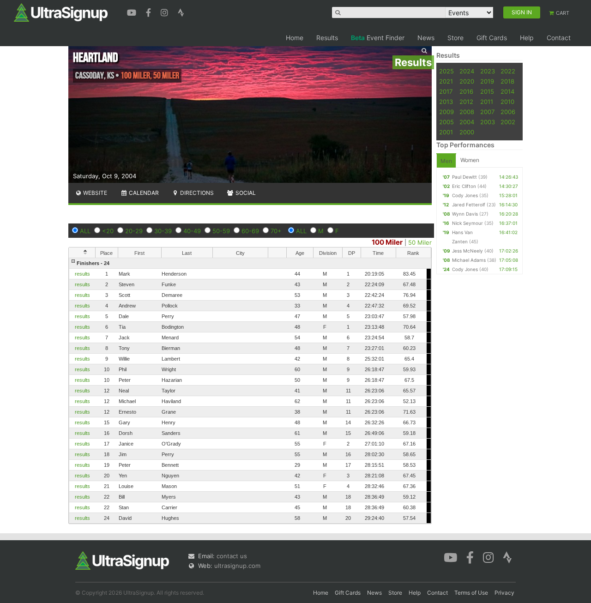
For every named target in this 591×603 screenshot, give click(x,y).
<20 (108, 231)
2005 (446, 122)
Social (245, 192)
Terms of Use (471, 592)
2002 (508, 122)
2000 (466, 132)
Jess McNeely (467, 250)
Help (527, 38)
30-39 (163, 231)
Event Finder (377, 38)
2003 (487, 122)
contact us (232, 556)
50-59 (221, 231)
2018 (507, 81)
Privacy (504, 592)
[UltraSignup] (61, 12)
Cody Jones (465, 195)
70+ (276, 231)
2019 (487, 81)
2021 (446, 81)
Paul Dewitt (464, 177)
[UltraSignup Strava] (181, 11)
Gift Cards (491, 38)
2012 (466, 101)
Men (446, 160)
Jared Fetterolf (468, 204)
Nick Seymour (467, 223)
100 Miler (387, 242)
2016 (466, 91)
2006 (508, 111)
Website (94, 192)
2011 (486, 101)
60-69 (250, 231)
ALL (85, 231)
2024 (466, 71)
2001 (446, 132)
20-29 (134, 231)
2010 (507, 101)
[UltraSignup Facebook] (149, 11)
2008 (466, 111)
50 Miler (420, 242)
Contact (559, 38)
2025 (446, 71)
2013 (446, 101)
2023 (487, 71)
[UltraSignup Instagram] (165, 11)
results (82, 274)
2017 (445, 91)
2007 (487, 111)
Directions (196, 192)
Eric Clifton (464, 186)
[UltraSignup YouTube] (132, 11)
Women (469, 160)
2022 (508, 71)
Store (455, 38)
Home (294, 38)
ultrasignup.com (237, 565)
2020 (466, 81)
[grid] (250, 391)
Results (327, 38)
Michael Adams (469, 260)
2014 (507, 91)
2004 (466, 122)
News (425, 38)
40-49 (192, 231)
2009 (446, 111)
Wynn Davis (465, 214)
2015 (487, 91)
